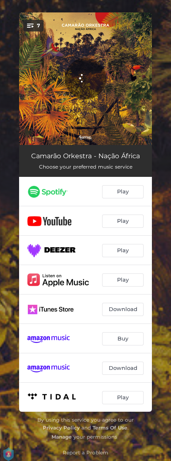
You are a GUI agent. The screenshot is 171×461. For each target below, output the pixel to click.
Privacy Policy (61, 428)
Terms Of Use (110, 428)
